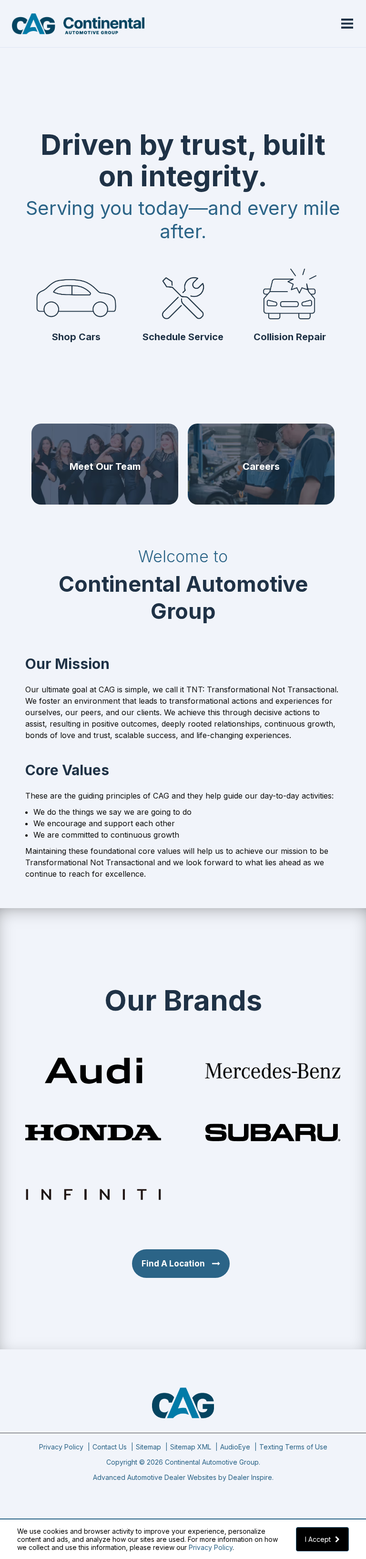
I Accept (319, 1539)
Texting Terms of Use (293, 1447)
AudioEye (235, 1447)
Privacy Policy (211, 1547)
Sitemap (148, 1447)
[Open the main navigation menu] (347, 24)
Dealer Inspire (250, 1477)
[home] (78, 23)
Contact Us (109, 1447)
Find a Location (173, 1263)
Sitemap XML (190, 1447)
